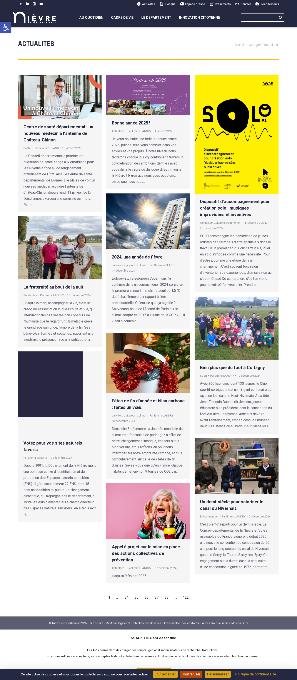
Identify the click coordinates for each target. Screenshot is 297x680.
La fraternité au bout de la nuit (53, 287)
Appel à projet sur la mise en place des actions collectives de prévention (146, 553)
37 (157, 597)
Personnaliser (218, 674)
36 (146, 597)
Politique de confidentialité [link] (255, 674)
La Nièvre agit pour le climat (129, 265)
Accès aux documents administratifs (225, 623)
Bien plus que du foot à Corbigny (232, 367)
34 (126, 597)
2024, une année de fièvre (137, 257)
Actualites (118, 131)
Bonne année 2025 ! (131, 123)
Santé (27, 148)
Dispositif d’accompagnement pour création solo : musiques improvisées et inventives (235, 208)
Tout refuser (191, 674)
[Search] (280, 17)
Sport (203, 375)
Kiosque (170, 4)
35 (136, 597)
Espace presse (195, 4)
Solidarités (30, 295)
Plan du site (96, 623)
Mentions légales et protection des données (133, 623)
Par (46, 148)
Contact (245, 4)
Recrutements (269, 4)
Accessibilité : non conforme (182, 623)
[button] (5, 27)
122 (186, 597)
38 (167, 597)
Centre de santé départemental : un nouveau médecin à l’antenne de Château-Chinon (58, 133)
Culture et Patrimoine (227, 222)
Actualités (148, 4)
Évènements (223, 4)
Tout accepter (165, 674)
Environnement (209, 516)
